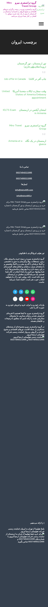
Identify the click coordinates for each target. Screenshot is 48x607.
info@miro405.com (24, 190)
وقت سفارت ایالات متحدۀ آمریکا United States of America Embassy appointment (24, 94)
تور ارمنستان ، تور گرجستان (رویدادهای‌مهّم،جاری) (31, 65)
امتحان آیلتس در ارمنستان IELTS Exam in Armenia (24, 111)
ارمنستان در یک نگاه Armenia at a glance (27, 142)
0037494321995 (24, 172)
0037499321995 (24, 178)
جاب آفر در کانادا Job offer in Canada (25, 79)
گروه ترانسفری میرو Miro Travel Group (21, 4)
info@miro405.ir (24, 195)
